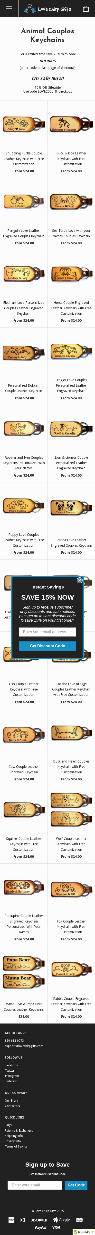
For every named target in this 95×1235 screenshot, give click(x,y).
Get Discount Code (47, 646)
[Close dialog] (79, 580)
